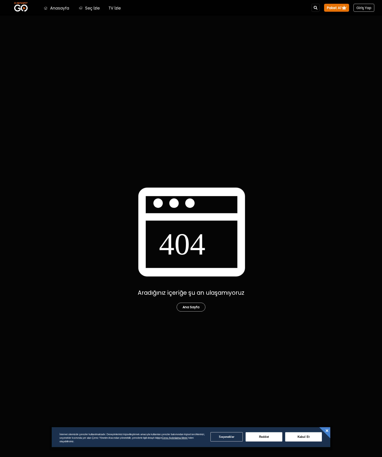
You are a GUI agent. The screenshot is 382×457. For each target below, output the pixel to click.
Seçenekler (226, 436)
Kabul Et (303, 436)
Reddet (264, 436)
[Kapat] (327, 431)
